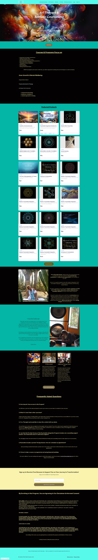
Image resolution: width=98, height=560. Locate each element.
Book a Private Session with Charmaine (36, 551)
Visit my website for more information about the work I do (57, 551)
